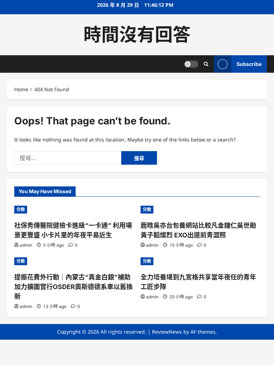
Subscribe (249, 64)
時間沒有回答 (137, 34)
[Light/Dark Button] (191, 64)
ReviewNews (167, 331)
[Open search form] (206, 64)
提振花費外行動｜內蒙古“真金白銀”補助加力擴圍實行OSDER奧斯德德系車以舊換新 (73, 286)
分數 (20, 209)
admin (26, 245)
